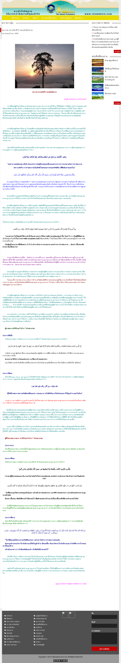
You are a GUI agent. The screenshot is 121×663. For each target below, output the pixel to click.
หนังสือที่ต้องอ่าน (99, 56)
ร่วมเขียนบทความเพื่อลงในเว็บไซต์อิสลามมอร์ (105, 34)
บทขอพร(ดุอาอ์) (41, 618)
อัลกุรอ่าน (10, 630)
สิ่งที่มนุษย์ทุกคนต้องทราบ (112, 86)
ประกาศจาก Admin (101, 22)
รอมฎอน (39, 633)
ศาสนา (26, 17)
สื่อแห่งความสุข (110, 93)
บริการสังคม (66, 17)
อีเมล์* (94, 622)
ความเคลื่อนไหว (49, 17)
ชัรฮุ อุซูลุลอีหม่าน (111, 60)
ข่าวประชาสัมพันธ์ (13, 624)
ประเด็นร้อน (11, 627)
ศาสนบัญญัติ (40, 644)
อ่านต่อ (117, 51)
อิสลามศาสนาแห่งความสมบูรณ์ (111, 78)
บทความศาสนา (12, 644)
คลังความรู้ (39, 636)
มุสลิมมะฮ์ (10, 639)
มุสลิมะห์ (39, 627)
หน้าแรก (15, 17)
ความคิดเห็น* (96, 631)
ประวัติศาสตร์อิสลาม (13, 642)
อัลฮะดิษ (9, 633)
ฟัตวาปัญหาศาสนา (13, 636)
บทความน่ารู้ (40, 630)
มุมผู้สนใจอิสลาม (41, 616)
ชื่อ (93, 613)
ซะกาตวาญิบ (7, 22)
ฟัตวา (35, 17)
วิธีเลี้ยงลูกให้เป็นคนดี (112, 69)
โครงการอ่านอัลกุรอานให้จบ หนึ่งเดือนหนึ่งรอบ (104, 28)
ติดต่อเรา (79, 17)
